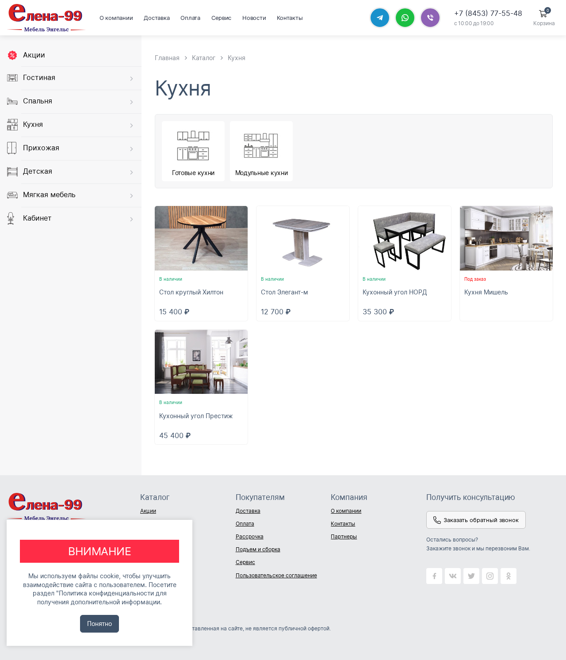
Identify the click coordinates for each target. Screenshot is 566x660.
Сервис (221, 17)
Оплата (190, 17)
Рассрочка (250, 536)
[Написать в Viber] (430, 17)
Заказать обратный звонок (481, 519)
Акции (34, 54)
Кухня (33, 124)
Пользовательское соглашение (276, 575)
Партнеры (344, 536)
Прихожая (41, 148)
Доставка (156, 17)
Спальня (37, 101)
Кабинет (37, 218)
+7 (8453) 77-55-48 (488, 13)
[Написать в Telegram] (379, 17)
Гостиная (39, 77)
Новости (254, 17)
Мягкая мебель (49, 195)
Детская (37, 171)
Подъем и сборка (258, 549)
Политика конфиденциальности (106, 593)
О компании (116, 17)
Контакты (289, 17)
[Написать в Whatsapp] (405, 17)
